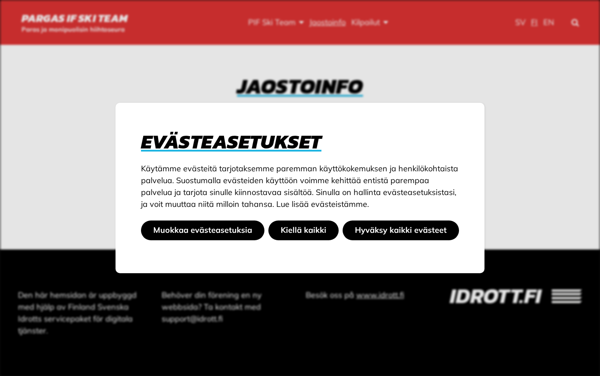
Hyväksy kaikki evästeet (401, 230)
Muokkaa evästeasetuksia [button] (202, 230)
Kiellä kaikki (303, 230)
